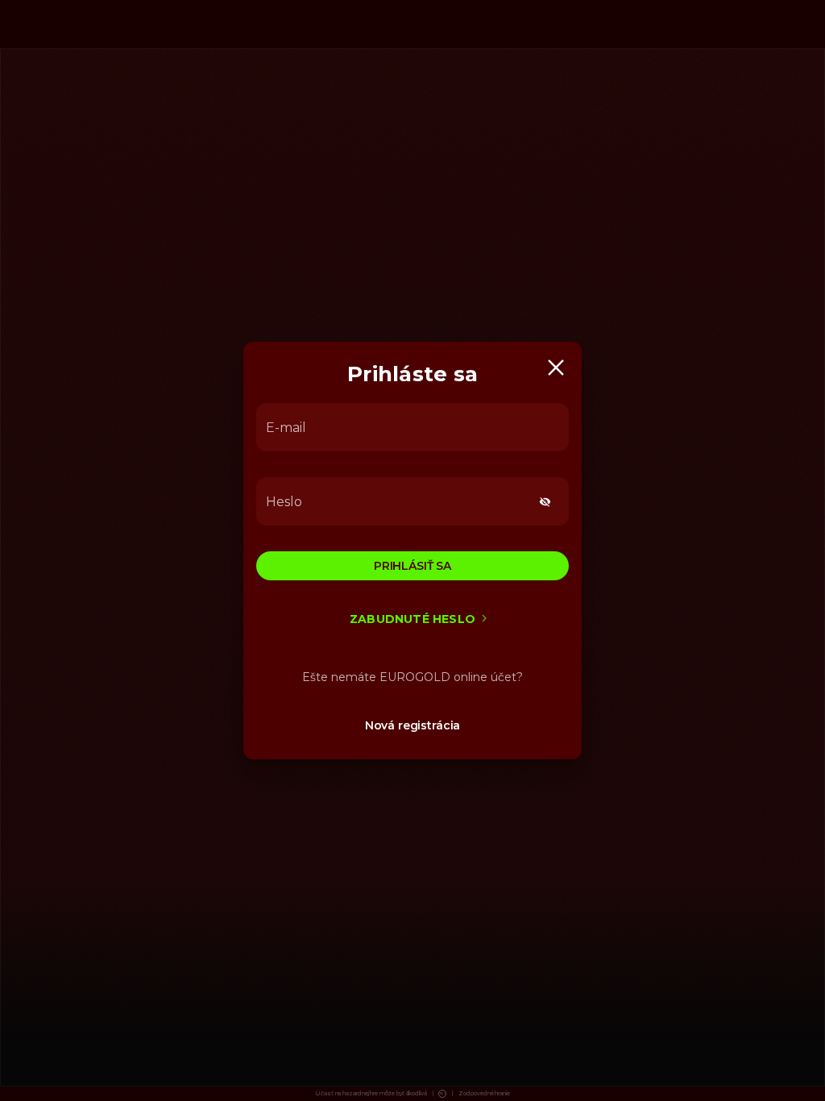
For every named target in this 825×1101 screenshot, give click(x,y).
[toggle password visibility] (545, 501)
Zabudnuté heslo (412, 619)
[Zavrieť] (556, 367)
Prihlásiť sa (412, 566)
